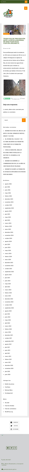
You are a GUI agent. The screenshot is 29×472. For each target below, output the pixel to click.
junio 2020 (7, 374)
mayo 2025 (8, 217)
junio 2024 (7, 247)
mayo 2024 (8, 250)
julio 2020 (7, 371)
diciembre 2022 (9, 299)
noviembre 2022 (9, 302)
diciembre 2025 (9, 199)
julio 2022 (7, 314)
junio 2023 (7, 280)
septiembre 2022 (9, 308)
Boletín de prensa (9, 384)
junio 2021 (7, 350)
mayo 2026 (8, 193)
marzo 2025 (8, 223)
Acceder (7, 402)
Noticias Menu (6, 33)
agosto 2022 (8, 311)
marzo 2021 (8, 356)
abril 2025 (7, 220)
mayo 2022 (8, 320)
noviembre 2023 (9, 265)
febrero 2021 (8, 359)
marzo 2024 (8, 253)
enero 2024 (8, 259)
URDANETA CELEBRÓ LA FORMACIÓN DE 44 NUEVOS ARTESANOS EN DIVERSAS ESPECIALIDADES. (14, 171)
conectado (18, 109)
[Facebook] (7, 448)
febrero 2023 (8, 293)
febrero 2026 (8, 196)
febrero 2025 (8, 226)
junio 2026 (7, 190)
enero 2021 (8, 362)
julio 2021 (7, 347)
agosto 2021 (8, 344)
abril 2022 (7, 323)
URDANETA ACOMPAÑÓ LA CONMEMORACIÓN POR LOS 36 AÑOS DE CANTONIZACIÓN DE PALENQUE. (14, 163)
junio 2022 (7, 317)
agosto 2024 (8, 241)
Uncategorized (9, 393)
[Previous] (6, 87)
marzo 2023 (8, 290)
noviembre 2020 (9, 368)
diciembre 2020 (9, 365)
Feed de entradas (9, 405)
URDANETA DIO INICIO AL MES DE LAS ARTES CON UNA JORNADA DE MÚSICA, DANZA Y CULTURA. (14, 133)
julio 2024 (7, 244)
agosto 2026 (8, 184)
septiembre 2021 (9, 341)
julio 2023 (7, 277)
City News (7, 387)
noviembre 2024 (9, 235)
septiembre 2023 (9, 271)
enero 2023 (8, 296)
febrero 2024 (8, 256)
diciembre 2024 (9, 232)
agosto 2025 (8, 211)
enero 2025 (8, 229)
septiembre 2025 (9, 208)
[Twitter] (11, 448)
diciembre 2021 (9, 335)
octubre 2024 (8, 238)
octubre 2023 (8, 268)
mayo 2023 (8, 283)
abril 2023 (7, 286)
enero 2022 (8, 332)
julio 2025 (7, 214)
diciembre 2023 (9, 262)
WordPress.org (9, 411)
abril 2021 (7, 353)
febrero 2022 (8, 329)
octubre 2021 (8, 338)
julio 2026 (7, 187)
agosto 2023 (8, 274)
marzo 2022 (8, 326)
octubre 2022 (8, 305)
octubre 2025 (8, 205)
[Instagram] (15, 448)
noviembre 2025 (9, 202)
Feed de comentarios (10, 408)
